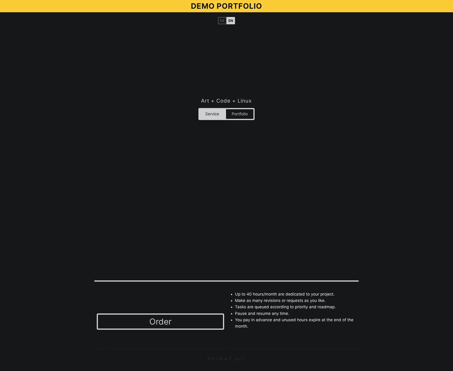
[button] (230, 20)
